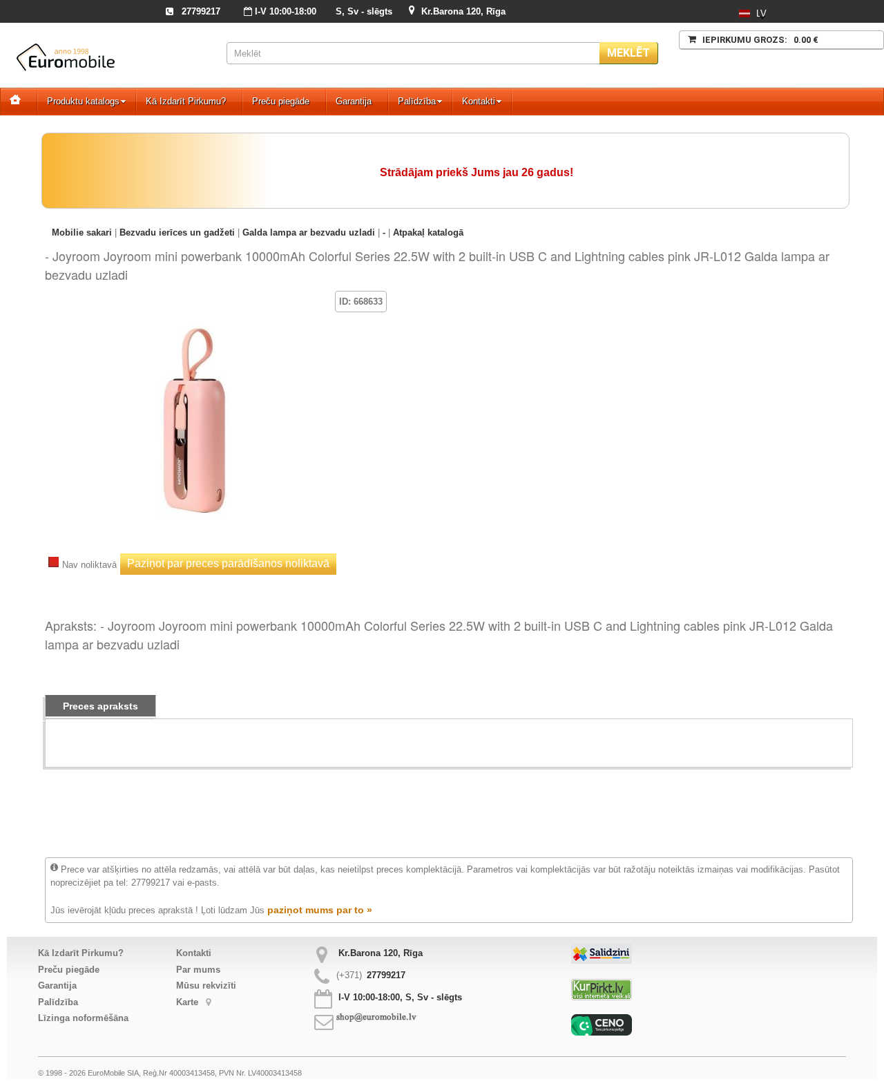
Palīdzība (417, 101)
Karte (188, 1002)
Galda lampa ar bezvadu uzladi (308, 232)
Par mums (198, 969)
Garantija (354, 101)
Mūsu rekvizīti (206, 985)
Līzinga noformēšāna (83, 1018)
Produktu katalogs (83, 101)
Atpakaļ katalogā (428, 232)
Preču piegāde (280, 101)
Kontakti (478, 101)
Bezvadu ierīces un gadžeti (177, 232)
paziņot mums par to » (319, 909)
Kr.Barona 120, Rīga (463, 11)
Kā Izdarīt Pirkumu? (186, 101)
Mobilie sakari (82, 232)
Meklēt (628, 52)
